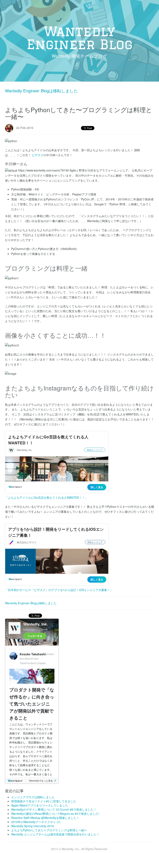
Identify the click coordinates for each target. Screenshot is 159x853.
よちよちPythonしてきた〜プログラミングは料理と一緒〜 (49, 830)
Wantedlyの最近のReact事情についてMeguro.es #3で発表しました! (55, 813)
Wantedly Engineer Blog (79, 38)
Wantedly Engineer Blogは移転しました (41, 91)
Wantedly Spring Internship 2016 (32, 826)
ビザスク (37, 155)
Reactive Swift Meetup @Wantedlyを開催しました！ (45, 818)
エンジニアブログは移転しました (33, 797)
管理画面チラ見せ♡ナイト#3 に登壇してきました (43, 801)
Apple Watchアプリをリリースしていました (39, 805)
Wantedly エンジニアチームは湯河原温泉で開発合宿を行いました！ (55, 834)
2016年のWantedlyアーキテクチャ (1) (35, 822)
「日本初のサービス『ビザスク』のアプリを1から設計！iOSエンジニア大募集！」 (59, 590)
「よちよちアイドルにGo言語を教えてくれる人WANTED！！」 (46, 497)
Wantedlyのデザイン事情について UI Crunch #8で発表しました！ (53, 809)
